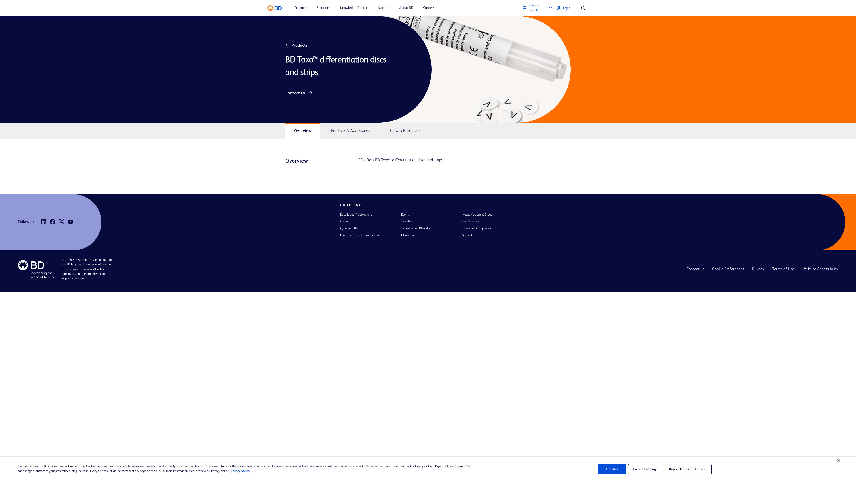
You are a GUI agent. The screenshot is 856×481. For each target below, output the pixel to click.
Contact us (695, 269)
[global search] (583, 8)
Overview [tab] (302, 131)
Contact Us (295, 93)
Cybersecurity (349, 228)
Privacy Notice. (240, 471)
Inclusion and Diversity (415, 228)
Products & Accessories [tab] (350, 131)
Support (467, 235)
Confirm (612, 469)
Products (299, 45)
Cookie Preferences (728, 269)
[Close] (838, 460)
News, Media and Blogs (477, 214)
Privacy (758, 269)
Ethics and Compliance (477, 228)
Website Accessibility (820, 269)
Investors (407, 221)
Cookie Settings (645, 469)
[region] (428, 469)
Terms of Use (783, 269)
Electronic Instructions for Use (359, 235)
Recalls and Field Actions (356, 214)
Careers (345, 221)
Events (405, 214)
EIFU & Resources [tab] (405, 131)
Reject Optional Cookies (688, 469)
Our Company (471, 221)
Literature (407, 235)
